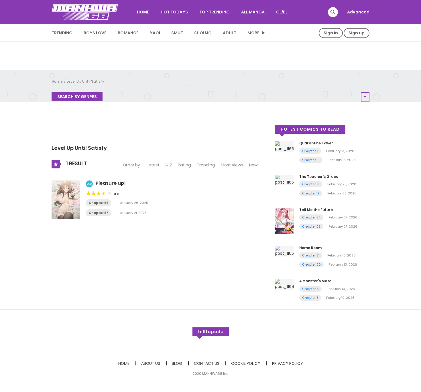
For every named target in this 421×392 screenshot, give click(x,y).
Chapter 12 (310, 193)
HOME (143, 12)
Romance (128, 33)
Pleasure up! (111, 183)
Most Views (232, 165)
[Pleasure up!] (66, 199)
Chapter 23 (311, 226)
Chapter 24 (311, 217)
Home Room (310, 247)
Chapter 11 (310, 151)
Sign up (357, 33)
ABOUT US (150, 363)
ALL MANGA (253, 12)
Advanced (358, 12)
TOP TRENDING (214, 12)
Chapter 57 (98, 212)
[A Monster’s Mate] (284, 284)
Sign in (331, 33)
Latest (153, 165)
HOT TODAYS (174, 12)
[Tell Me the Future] (284, 221)
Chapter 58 (98, 202)
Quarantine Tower (316, 143)
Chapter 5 (310, 297)
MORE (253, 33)
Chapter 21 (310, 255)
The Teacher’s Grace (318, 176)
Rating (184, 165)
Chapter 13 (310, 184)
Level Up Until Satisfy (85, 81)
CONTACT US (206, 363)
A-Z (168, 165)
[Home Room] (284, 251)
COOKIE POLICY (245, 363)
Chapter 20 (311, 264)
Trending (62, 33)
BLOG (177, 363)
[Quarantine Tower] (284, 146)
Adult (229, 33)
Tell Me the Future (316, 209)
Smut (177, 33)
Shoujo (203, 33)
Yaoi (155, 33)
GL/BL (282, 12)
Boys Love (95, 33)
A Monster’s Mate (315, 280)
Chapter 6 (310, 288)
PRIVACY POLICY (287, 363)
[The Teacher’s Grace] (284, 179)
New (253, 165)
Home (57, 81)
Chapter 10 (311, 160)
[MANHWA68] (85, 12)
